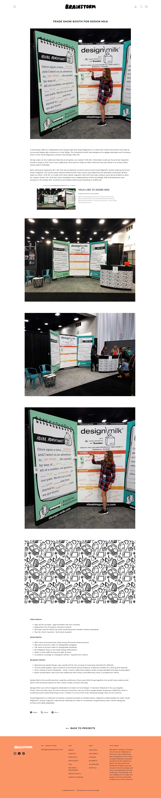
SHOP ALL (93, 768)
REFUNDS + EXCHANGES (73, 769)
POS (78, 790)
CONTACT (72, 753)
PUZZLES (92, 757)
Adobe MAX (35, 680)
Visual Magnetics (84, 150)
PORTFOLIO (72, 757)
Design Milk (68, 150)
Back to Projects (82, 728)
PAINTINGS (93, 750)
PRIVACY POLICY (74, 773)
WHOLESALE (73, 761)
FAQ (70, 764)
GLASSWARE (94, 764)
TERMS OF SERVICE (75, 777)
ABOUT (71, 750)
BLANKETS (93, 761)
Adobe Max (44, 152)
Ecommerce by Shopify (91, 790)
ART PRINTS (93, 753)
